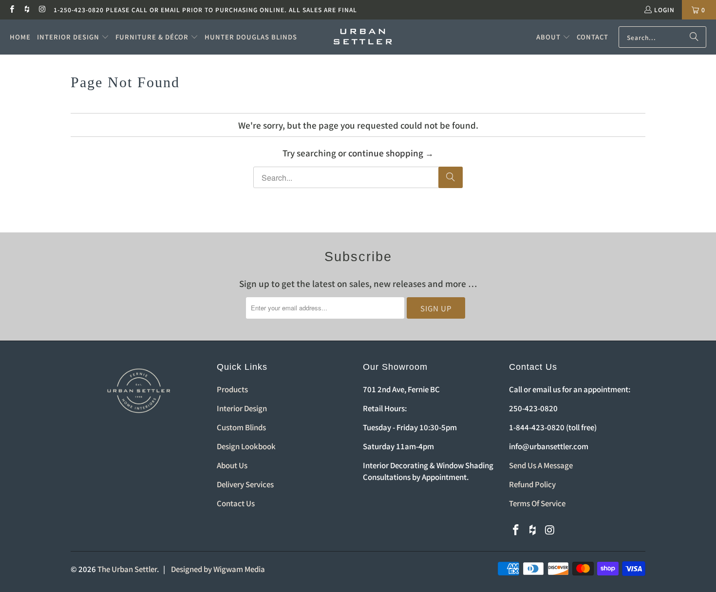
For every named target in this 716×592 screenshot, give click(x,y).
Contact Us (236, 503)
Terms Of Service (537, 503)
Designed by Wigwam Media (218, 569)
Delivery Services (245, 484)
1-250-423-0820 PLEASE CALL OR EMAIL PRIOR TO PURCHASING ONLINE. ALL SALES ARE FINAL (205, 9)
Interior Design (242, 408)
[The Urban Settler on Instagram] (42, 9)
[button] (73, 37)
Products (232, 389)
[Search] (694, 37)
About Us (232, 465)
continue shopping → (390, 153)
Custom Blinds (241, 427)
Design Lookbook (246, 446)
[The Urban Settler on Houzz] (26, 9)
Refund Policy (532, 484)
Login (664, 9)
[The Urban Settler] (363, 37)
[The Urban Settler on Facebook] (11, 9)
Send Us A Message (541, 465)
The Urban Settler (127, 569)
